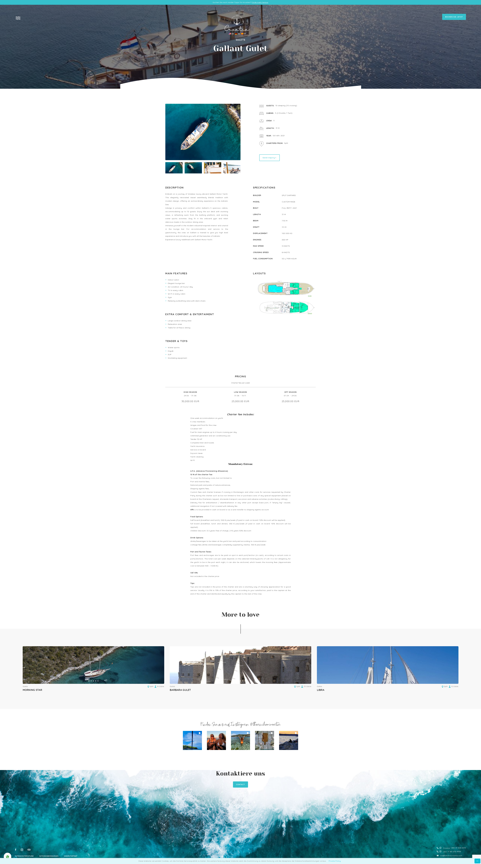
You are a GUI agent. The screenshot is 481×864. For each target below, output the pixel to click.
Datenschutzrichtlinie (24, 856)
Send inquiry (269, 158)
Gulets (25, 686)
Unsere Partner (70, 856)
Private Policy (335, 861)
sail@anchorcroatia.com (451, 855)
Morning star (32, 689)
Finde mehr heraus (260, 2)
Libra (320, 689)
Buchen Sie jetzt (454, 17)
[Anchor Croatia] (237, 30)
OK (477, 861)
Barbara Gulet (180, 689)
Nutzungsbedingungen (48, 856)
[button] (88, 680)
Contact (240, 784)
